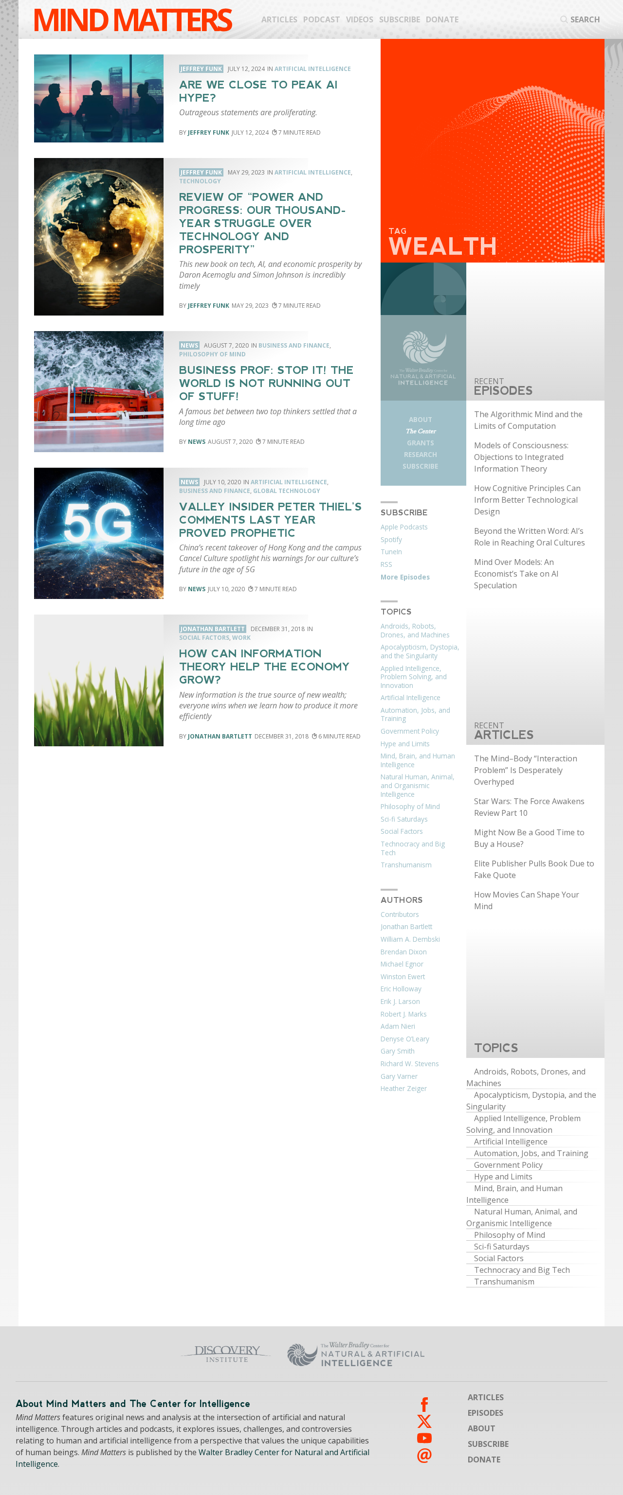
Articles (279, 19)
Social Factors (204, 637)
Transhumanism (406, 865)
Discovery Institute (176, 1354)
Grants (420, 442)
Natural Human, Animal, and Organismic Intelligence (418, 785)
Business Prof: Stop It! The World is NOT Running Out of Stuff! (266, 383)
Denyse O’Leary (405, 1039)
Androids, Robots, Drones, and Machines (415, 630)
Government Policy (410, 731)
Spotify (391, 539)
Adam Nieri (398, 1026)
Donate (442, 19)
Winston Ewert (403, 976)
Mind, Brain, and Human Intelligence (418, 760)
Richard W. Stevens (410, 1063)
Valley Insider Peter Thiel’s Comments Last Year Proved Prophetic (270, 520)
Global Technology (286, 491)
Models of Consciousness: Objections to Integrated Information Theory (521, 457)
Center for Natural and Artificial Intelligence (417, 1354)
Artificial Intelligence (313, 69)
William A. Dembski (410, 939)
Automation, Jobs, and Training (415, 714)
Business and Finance (294, 345)
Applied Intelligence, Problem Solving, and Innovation (414, 677)
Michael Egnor (402, 964)
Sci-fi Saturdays (404, 819)
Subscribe (399, 19)
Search (585, 19)
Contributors (400, 914)
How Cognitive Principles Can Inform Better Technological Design (527, 500)
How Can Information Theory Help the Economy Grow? (264, 667)
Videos (359, 19)
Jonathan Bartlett (220, 736)
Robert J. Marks (404, 1014)
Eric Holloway (401, 989)
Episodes (485, 1412)
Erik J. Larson (400, 1001)
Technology (200, 181)
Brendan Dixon (404, 952)
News (196, 442)
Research (420, 454)
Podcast (321, 19)
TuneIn (391, 551)
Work (241, 637)
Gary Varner (399, 1076)
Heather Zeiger (404, 1088)
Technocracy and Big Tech (413, 848)
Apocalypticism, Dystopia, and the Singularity (420, 651)
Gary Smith (398, 1051)
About (420, 419)
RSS (386, 564)
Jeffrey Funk (208, 132)
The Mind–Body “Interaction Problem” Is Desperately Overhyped (525, 770)
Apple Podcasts (404, 527)
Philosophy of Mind (212, 354)
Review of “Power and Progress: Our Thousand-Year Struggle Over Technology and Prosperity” (262, 223)
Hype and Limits (405, 743)
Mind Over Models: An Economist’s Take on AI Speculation (516, 574)
